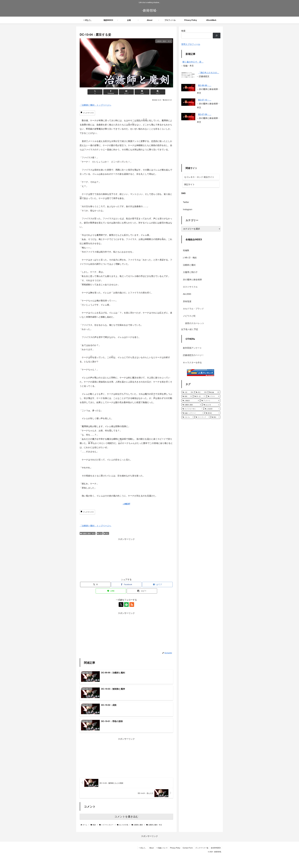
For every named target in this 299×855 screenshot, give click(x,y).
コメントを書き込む (126, 816)
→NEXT (126, 503)
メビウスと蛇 (189, 315)
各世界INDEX (216, 848)
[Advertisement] (126, 557)
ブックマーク (88, 113)
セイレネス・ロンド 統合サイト (199, 176)
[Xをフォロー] (121, 604)
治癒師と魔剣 (189, 264)
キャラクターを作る (192, 362)
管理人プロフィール (190, 44)
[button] (157, 92)
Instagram (187, 209)
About (151, 848)
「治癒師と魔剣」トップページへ (95, 104)
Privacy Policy (175, 848)
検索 (183, 30)
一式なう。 (143, 848)
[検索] (217, 35)
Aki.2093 (187, 293)
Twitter (186, 201)
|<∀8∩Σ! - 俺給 (190, 257)
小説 (100, 533)
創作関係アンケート (192, 347)
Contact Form (188, 848)
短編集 (186, 250)
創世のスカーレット (194, 323)
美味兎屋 (187, 301)
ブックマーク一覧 (201, 848)
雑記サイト (189, 184)
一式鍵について (162, 848)
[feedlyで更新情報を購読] (126, 604)
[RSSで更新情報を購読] (131, 604)
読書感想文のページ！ (193, 354)
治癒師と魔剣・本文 (88, 533)
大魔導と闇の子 (190, 272)
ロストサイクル (190, 286)
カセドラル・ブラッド (193, 308)
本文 (107, 533)
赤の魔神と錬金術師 (192, 279)
